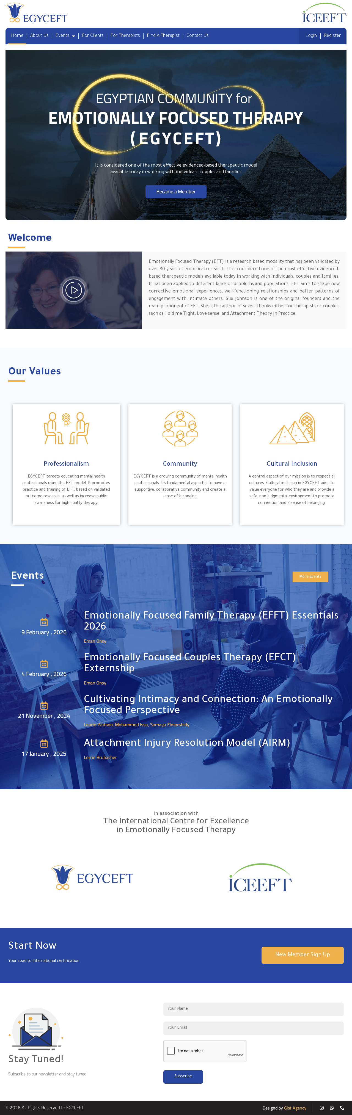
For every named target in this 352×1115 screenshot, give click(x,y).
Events (62, 36)
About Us (39, 36)
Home (17, 36)
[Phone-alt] (342, 1107)
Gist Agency (295, 1108)
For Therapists (125, 36)
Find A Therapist (163, 36)
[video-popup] (74, 290)
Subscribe (183, 1077)
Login (311, 36)
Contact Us (197, 36)
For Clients (93, 36)
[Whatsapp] (332, 1107)
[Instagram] (321, 1107)
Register (332, 36)
